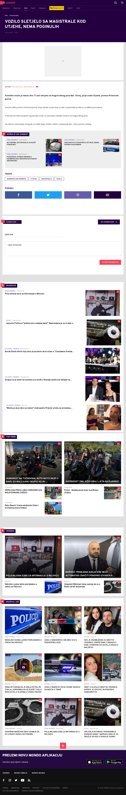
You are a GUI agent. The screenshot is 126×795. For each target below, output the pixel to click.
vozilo (59, 179)
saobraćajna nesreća (16, 179)
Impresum (26, 788)
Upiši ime (9, 234)
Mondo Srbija (20, 773)
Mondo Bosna (38, 773)
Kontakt (36, 788)
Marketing (15, 788)
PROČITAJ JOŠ (12, 602)
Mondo (6, 773)
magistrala (46, 179)
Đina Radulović (29, 87)
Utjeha (34, 179)
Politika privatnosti (10, 791)
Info (6, 16)
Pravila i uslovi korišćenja (32, 791)
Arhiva (65, 788)
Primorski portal (16, 87)
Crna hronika (14, 16)
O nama (5, 788)
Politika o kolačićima (51, 788)
